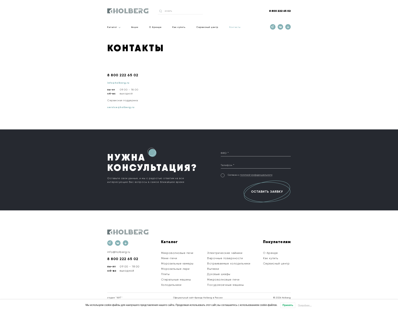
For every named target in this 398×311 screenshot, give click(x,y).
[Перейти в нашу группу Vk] (280, 27)
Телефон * (227, 165)
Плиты (165, 274)
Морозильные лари (175, 268)
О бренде (155, 27)
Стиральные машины (176, 279)
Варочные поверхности (225, 258)
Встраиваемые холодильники (228, 263)
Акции (134, 27)
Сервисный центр (207, 27)
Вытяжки (213, 268)
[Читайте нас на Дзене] (288, 27)
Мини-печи (169, 258)
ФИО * (225, 153)
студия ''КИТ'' (115, 298)
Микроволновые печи (177, 252)
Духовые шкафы (218, 274)
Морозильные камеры (177, 263)
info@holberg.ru (118, 252)
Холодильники (171, 284)
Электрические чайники (225, 252)
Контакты (235, 27)
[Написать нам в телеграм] (272, 27)
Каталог (112, 27)
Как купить (178, 27)
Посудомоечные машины (225, 284)
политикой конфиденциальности (256, 175)
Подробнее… (305, 305)
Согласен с (250, 175)
